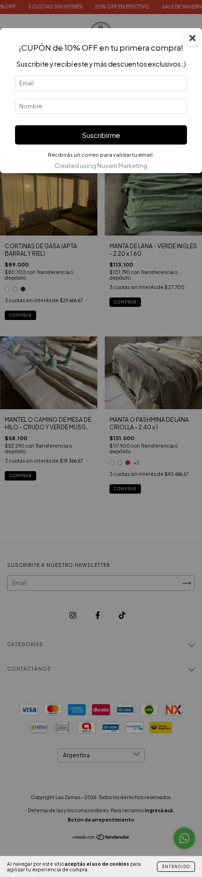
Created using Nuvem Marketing (101, 165)
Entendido (176, 866)
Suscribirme (101, 135)
